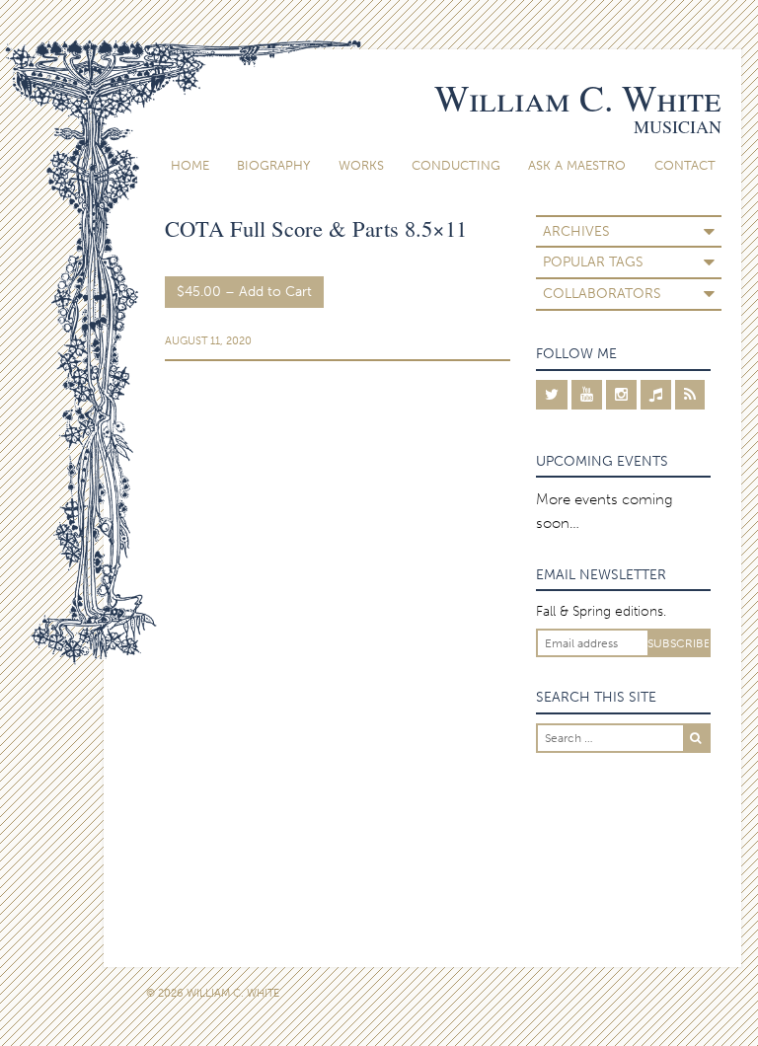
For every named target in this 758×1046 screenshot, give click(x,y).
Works (361, 165)
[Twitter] (552, 395)
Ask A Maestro (577, 165)
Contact (685, 165)
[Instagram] (621, 395)
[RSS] (690, 395)
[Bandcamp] (656, 395)
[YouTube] (586, 395)
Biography (273, 165)
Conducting (456, 165)
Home (190, 165)
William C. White (577, 97)
